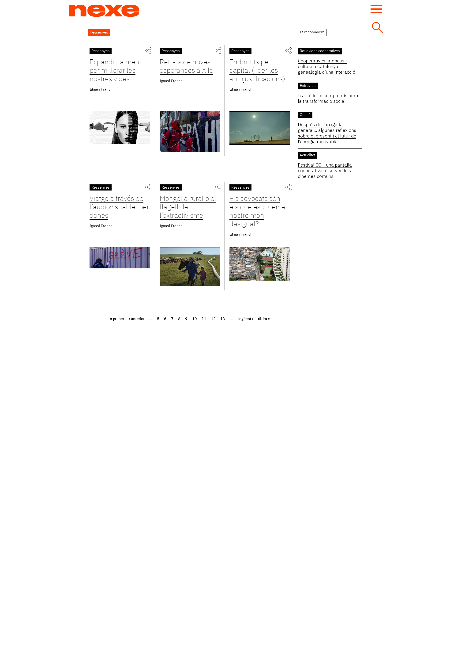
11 (204, 319)
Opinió (305, 115)
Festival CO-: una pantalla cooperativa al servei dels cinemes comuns (325, 171)
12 (213, 319)
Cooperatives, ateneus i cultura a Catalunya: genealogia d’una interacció (326, 67)
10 (194, 319)
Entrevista (308, 86)
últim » (264, 319)
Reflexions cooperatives (320, 51)
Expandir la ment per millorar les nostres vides (115, 71)
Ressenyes (100, 51)
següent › (245, 319)
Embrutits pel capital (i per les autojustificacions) (257, 71)
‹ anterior (137, 319)
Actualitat (307, 155)
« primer (117, 319)
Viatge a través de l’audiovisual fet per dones (119, 207)
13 (222, 319)
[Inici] (104, 11)
